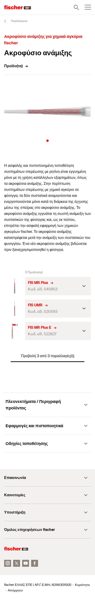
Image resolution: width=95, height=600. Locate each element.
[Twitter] (16, 563)
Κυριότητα (82, 585)
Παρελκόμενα (18, 21)
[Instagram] (7, 563)
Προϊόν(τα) (13, 66)
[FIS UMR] (14, 308)
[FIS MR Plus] (14, 286)
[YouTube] (25, 563)
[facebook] (34, 563)
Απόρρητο (15, 590)
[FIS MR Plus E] (14, 331)
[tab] (47, 141)
